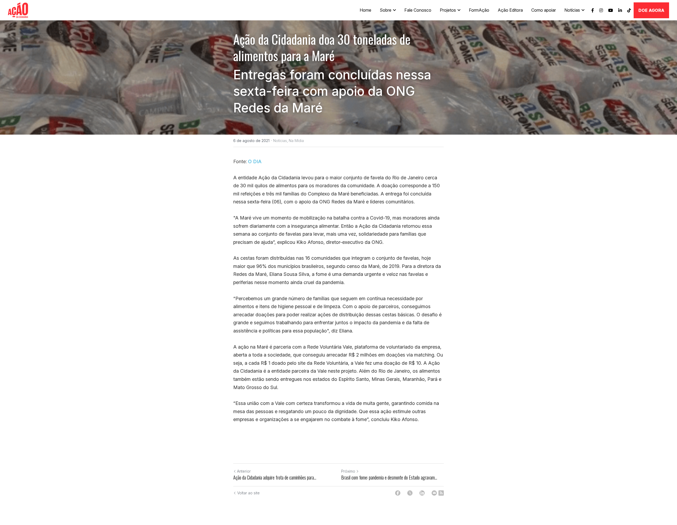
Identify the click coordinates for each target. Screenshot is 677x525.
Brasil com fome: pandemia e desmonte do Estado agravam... (389, 477)
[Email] (434, 493)
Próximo (348, 471)
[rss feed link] (441, 493)
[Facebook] (397, 493)
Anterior (244, 471)
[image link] (18, 9)
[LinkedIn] (422, 493)
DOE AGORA (651, 10)
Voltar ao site (248, 493)
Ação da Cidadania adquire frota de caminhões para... (274, 477)
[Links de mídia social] (592, 10)
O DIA (255, 161)
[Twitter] (410, 493)
